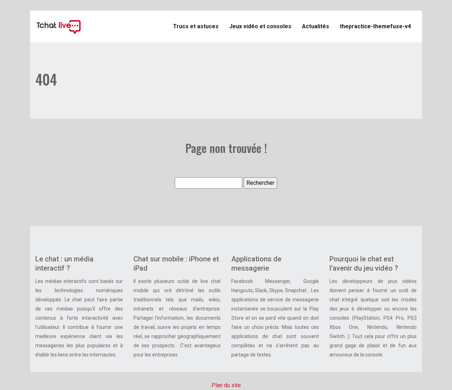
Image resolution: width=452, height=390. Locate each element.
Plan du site (226, 385)
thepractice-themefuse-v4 (375, 26)
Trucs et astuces (196, 26)
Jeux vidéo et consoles (260, 26)
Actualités (315, 26)
